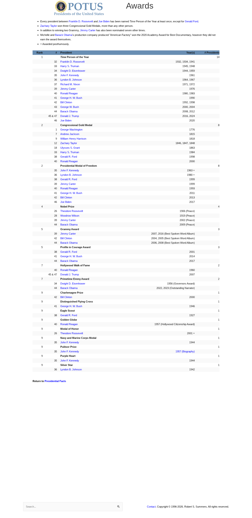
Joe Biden (104, 21)
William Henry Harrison (73, 138)
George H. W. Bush (71, 97)
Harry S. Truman (69, 66)
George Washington (71, 129)
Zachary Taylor (48, 25)
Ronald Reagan (69, 93)
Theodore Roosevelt (71, 211)
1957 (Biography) (185, 351)
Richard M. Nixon (70, 84)
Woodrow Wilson (69, 215)
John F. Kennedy (69, 75)
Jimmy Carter (87, 30)
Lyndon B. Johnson (71, 79)
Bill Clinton (66, 102)
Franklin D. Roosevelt (81, 21)
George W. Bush (69, 106)
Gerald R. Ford (68, 156)
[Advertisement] (126, 416)
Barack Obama (63, 34)
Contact (151, 506)
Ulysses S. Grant (70, 147)
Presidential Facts (55, 381)
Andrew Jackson (69, 134)
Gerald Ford (191, 21)
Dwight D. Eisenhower (72, 70)
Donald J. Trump (69, 116)
